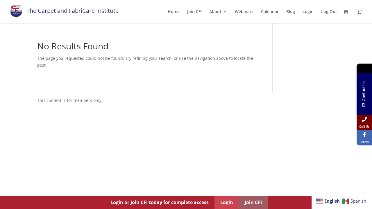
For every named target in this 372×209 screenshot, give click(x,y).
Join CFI (194, 12)
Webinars (244, 12)
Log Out (329, 12)
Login (308, 12)
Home (174, 12)
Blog (290, 12)
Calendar (270, 12)
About (215, 12)
